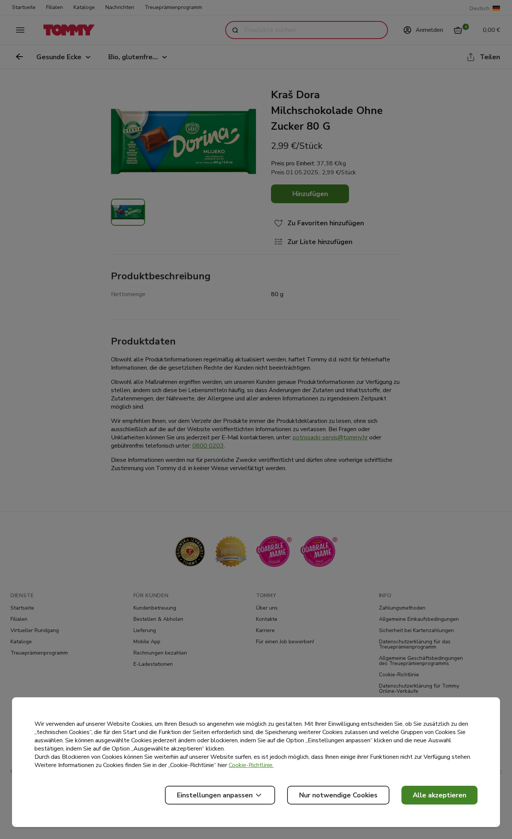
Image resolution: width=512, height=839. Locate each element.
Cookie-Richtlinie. (251, 765)
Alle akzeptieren (439, 795)
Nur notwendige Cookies (338, 795)
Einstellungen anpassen (215, 795)
